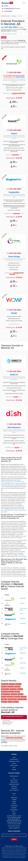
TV (14, 795)
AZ (11, 816)
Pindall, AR (20, 694)
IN (11, 817)
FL (18, 816)
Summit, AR (4, 699)
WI (15, 824)
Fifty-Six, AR (13, 689)
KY (14, 817)
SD (16, 822)
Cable (5, 510)
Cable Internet (14, 782)
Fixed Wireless (14, 809)
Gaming (14, 769)
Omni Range (14, 256)
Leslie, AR (17, 691)
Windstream (20, 77)
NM (17, 820)
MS (17, 819)
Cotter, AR (4, 686)
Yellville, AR (4, 701)
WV (18, 824)
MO (15, 819)
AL (7, 816)
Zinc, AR (10, 701)
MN (13, 819)
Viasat (14, 133)
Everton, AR (17, 686)
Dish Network (14, 427)
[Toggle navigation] (24, 3)
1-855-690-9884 (8, 11)
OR (11, 822)
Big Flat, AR (11, 684)
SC (15, 822)
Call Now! (6, 6)
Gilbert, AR (15, 701)
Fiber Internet (14, 780)
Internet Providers (5, 16)
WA (14, 824)
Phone (12, 510)
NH (13, 820)
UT (8, 824)
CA (12, 816)
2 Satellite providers (18, 737)
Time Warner (14, 805)
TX (20, 822)
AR (9, 816)
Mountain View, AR (6, 694)
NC (7, 820)
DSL (2, 510)
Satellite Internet (14, 776)
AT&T (14, 767)
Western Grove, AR (22, 699)
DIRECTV (14, 374)
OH (8, 822)
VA (10, 824)
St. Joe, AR (23, 696)
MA (18, 817)
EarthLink (10, 481)
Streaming (14, 788)
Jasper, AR (11, 691)
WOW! (14, 313)
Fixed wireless (22, 510)
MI (10, 819)
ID (8, 817)
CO (14, 816)
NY (20, 820)
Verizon (14, 763)
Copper (16, 510)
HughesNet (14, 192)
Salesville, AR (10, 696)
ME (9, 819)
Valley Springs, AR (12, 699)
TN (18, 822)
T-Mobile (14, 799)
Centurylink (14, 786)
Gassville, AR (4, 691)
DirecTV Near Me (14, 790)
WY (20, 824)
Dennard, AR (10, 686)
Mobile (14, 801)
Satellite (5, 512)
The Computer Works (18, 481)
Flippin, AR (20, 689)
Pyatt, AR (4, 696)
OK (9, 822)
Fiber (8, 510)
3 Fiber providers (9, 737)
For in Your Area (12, 8)
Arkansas (14, 16)
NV (19, 820)
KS (13, 817)
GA (20, 816)
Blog (14, 757)
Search (3, 37)
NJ (15, 820)
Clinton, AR (18, 684)
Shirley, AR (17, 696)
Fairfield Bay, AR (5, 689)
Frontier (14, 803)
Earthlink (14, 807)
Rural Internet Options (14, 826)
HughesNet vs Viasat (14, 761)
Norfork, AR (14, 694)
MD (20, 817)
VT (12, 824)
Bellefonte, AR (5, 684)
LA (16, 817)
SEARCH (14, 839)
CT (16, 816)
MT (19, 819)
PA (13, 822)
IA (7, 817)
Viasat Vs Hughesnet (14, 828)
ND (9, 820)
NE (11, 820)
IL (10, 817)
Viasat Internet (14, 759)
